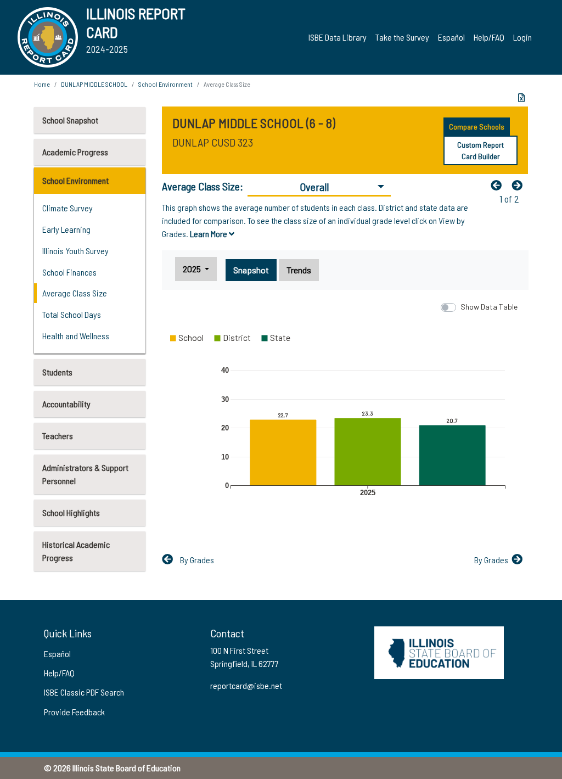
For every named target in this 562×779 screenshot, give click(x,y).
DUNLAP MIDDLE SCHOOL (94, 84)
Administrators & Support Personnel (85, 474)
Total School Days (71, 314)
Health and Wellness (75, 335)
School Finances (69, 272)
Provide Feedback (74, 712)
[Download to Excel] (521, 98)
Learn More (209, 233)
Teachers (57, 435)
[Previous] (499, 185)
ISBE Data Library (337, 37)
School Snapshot (70, 120)
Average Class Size (74, 293)
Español (451, 37)
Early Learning (66, 229)
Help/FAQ (489, 37)
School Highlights (71, 512)
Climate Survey (67, 208)
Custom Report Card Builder (480, 150)
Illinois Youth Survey (75, 250)
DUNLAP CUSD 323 (212, 142)
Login (522, 37)
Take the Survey (402, 37)
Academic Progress (75, 152)
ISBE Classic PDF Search (84, 692)
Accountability (66, 404)
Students (57, 372)
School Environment (75, 180)
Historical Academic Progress (76, 551)
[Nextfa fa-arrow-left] (520, 185)
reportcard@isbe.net (246, 685)
